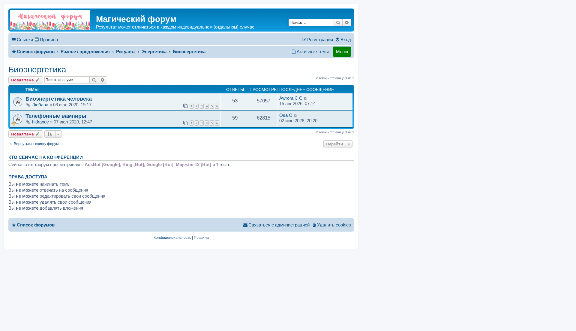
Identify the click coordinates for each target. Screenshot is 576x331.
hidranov (40, 121)
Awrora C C (290, 98)
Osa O (285, 115)
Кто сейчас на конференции (45, 157)
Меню (342, 51)
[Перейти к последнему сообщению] (306, 98)
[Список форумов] (50, 20)
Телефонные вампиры (56, 116)
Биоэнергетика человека (59, 99)
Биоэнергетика (37, 69)
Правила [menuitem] (49, 39)
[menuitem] (343, 40)
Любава (40, 104)
